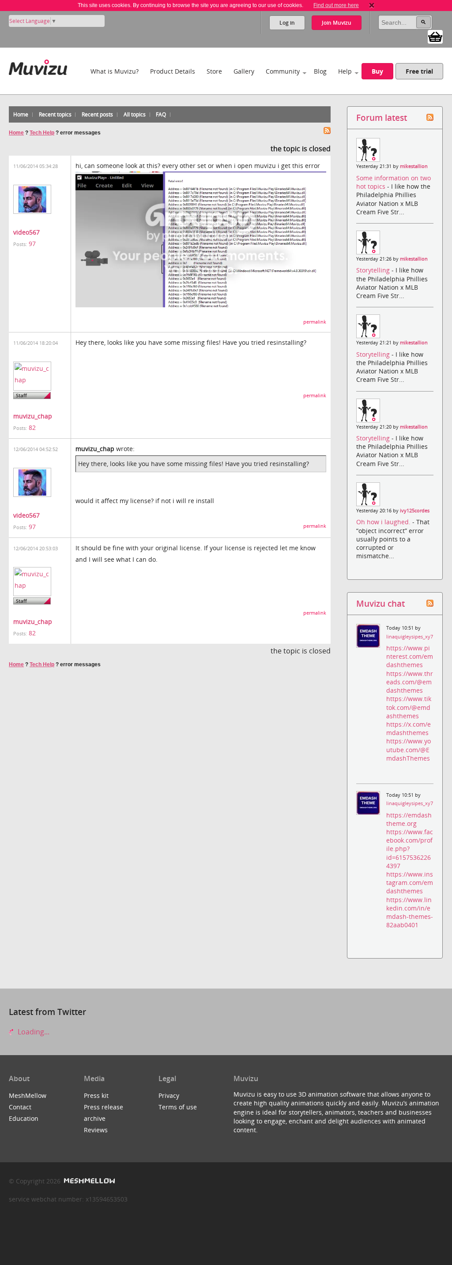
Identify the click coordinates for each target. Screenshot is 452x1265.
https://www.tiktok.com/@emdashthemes (408, 707)
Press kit (96, 1095)
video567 (26, 232)
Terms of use (177, 1107)
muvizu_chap (32, 416)
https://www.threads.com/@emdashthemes (409, 681)
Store (214, 71)
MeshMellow (27, 1095)
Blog (320, 71)
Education (23, 1118)
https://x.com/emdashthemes (408, 728)
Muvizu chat (380, 603)
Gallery (244, 71)
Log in (287, 22)
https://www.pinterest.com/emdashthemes (409, 656)
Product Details (172, 71)
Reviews (96, 1130)
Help (345, 71)
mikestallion (414, 166)
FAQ (161, 114)
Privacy (168, 1095)
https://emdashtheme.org (409, 819)
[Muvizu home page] (38, 65)
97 (32, 243)
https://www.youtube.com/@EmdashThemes (408, 749)
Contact (20, 1107)
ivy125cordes (414, 510)
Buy (377, 71)
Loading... (32, 1032)
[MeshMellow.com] (88, 1181)
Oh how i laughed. (384, 522)
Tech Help (42, 133)
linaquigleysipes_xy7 (409, 637)
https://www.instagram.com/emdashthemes (409, 882)
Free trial (419, 71)
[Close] (371, 5)
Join (336, 22)
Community (283, 71)
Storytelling (374, 270)
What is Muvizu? (114, 71)
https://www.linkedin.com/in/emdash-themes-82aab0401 (409, 912)
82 (32, 427)
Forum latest (381, 117)
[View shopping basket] (435, 36)
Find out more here (336, 5)
